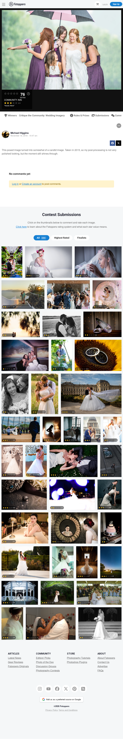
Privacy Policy (51, 710)
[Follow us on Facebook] (57, 688)
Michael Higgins (19, 133)
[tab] (41, 238)
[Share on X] (118, 143)
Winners (11, 115)
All (41, 238)
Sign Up (116, 4)
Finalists (81, 238)
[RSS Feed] (83, 688)
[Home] (17, 4)
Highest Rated (61, 238)
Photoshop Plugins (77, 662)
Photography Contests (48, 670)
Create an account (31, 184)
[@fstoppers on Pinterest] (74, 688)
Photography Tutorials (78, 658)
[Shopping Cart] (97, 4)
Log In (105, 4)
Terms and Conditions (68, 710)
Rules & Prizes (80, 115)
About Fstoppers (106, 658)
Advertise (103, 666)
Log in (15, 184)
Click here (21, 226)
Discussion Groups (46, 666)
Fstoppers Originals (18, 666)
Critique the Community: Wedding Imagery (42, 115)
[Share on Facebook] (112, 143)
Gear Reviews (15, 662)
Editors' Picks (43, 658)
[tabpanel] (62, 444)
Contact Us (103, 662)
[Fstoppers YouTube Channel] (48, 688)
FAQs (101, 670)
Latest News (14, 658)
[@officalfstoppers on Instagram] (40, 688)
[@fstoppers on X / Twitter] (66, 688)
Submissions (101, 115)
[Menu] (4, 4)
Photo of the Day (45, 662)
